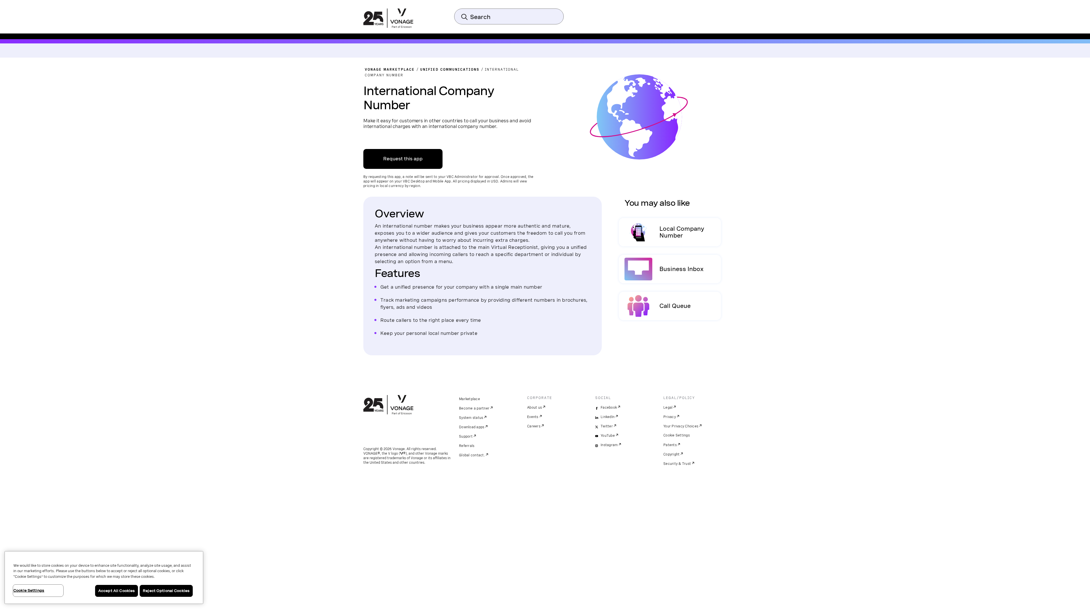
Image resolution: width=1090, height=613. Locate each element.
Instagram (609, 445)
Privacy (669, 417)
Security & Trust (677, 464)
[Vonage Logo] (388, 19)
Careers (533, 426)
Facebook (609, 408)
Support (466, 436)
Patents (670, 445)
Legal (667, 408)
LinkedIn (608, 417)
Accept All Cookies (116, 591)
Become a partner (474, 408)
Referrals (466, 446)
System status (471, 418)
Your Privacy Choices (680, 426)
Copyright (671, 454)
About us (534, 408)
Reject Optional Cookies (166, 591)
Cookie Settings (676, 435)
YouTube (608, 436)
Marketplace (469, 399)
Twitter (607, 426)
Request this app (403, 158)
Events (532, 417)
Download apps (471, 427)
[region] (104, 577)
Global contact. (472, 455)
